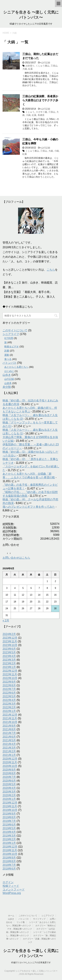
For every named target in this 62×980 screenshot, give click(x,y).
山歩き (7, 374)
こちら (51, 269)
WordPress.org (12, 893)
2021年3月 (9, 747)
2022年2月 (9, 707)
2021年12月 (10, 714)
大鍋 (24, 69)
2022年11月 (10, 674)
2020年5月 (9, 784)
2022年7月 (9, 689)
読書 (6, 350)
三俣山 (54, 65)
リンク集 (21, 922)
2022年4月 (9, 700)
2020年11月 (10, 762)
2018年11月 (10, 850)
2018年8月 (9, 861)
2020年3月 (9, 791)
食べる (8, 359)
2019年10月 (10, 809)
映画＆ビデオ (11, 346)
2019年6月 (9, 824)
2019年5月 (9, 828)
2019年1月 (9, 842)
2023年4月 (9, 656)
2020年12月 (10, 758)
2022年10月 (10, 678)
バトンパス (9, 362)
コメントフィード (14, 889)
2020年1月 (9, 799)
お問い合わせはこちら (16, 557)
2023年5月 (9, 652)
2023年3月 (9, 659)
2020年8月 (9, 773)
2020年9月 (9, 769)
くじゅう (29, 112)
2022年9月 (9, 681)
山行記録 (45, 62)
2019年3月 (9, 835)
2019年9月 (9, 813)
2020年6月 (9, 780)
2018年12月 (10, 846)
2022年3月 (9, 703)
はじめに (9, 371)
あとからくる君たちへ (16, 367)
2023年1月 (9, 667)
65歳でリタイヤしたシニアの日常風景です (31, 962)
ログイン (8, 882)
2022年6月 (9, 692)
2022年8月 (9, 685)
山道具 (8, 383)
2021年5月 (9, 740)
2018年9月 (9, 857)
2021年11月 (10, 718)
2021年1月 (9, 755)
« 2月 (6, 620)
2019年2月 (9, 839)
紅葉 (30, 69)
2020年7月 (9, 777)
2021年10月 (10, 722)
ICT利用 (8, 338)
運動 (6, 354)
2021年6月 (9, 736)
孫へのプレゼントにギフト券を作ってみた (29, 506)
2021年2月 (9, 751)
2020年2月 (9, 795)
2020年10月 (10, 766)
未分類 (7, 386)
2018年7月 (9, 864)
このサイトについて (15, 330)
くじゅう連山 (42, 65)
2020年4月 (9, 788)
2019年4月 (9, 831)
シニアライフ (11, 334)
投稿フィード (11, 885)
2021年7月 (9, 733)
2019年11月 (10, 806)
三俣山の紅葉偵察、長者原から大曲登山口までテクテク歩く (40, 100)
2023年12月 (10, 637)
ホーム (11, 915)
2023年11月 (10, 641)
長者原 (41, 115)
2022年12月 (10, 670)
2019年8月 (9, 817)
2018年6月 (9, 868)
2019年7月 (9, 820)
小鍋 (56, 151)
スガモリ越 (41, 112)
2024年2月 (9, 634)
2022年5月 (9, 696)
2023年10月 (10, 645)
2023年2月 (9, 663)
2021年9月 (9, 725)
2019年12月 (10, 802)
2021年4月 (9, 744)
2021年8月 (9, 729)
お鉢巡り (29, 65)
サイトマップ (39, 919)
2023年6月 (9, 648)
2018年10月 (10, 853)
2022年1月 (9, 711)
